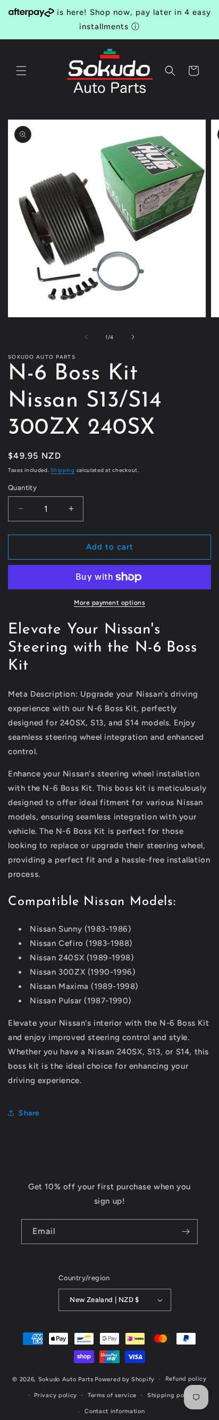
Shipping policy (171, 1395)
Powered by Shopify (125, 1379)
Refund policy (186, 1378)
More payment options (109, 602)
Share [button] (29, 1113)
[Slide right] (133, 337)
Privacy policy (55, 1395)
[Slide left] (86, 337)
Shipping (62, 470)
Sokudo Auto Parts (66, 1379)
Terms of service (112, 1395)
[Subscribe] (185, 1231)
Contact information (115, 1411)
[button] (21, 70)
